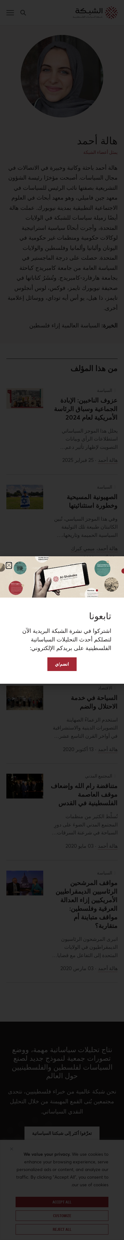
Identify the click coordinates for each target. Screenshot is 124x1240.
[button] (8, 565)
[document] (62, 620)
